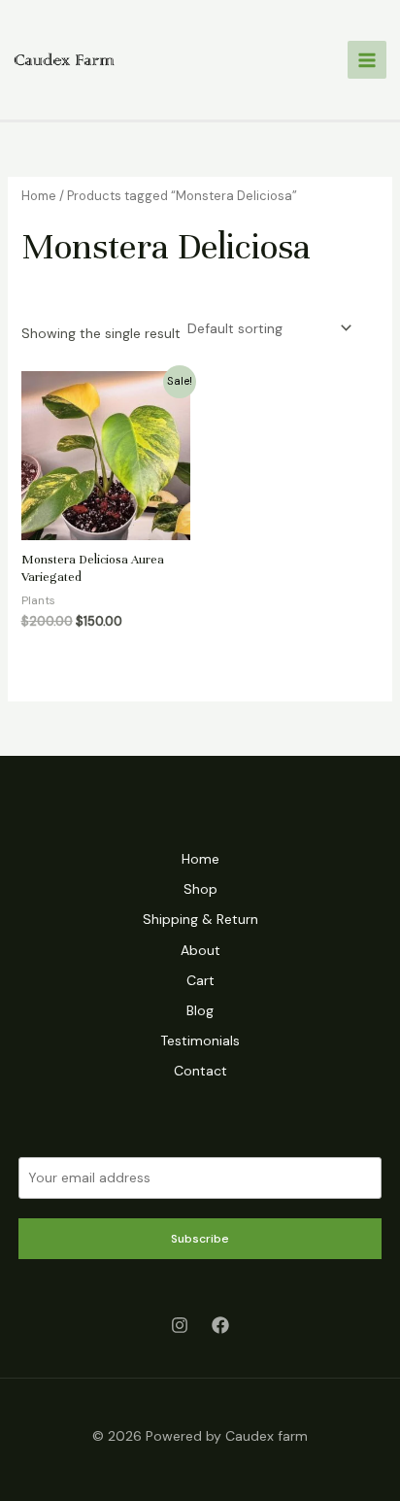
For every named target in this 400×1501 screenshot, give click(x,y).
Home (38, 196)
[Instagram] (179, 1325)
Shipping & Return (200, 919)
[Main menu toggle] (367, 60)
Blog (200, 1010)
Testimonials (200, 1040)
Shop (200, 889)
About (200, 950)
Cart (200, 980)
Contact (200, 1070)
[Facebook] (220, 1325)
